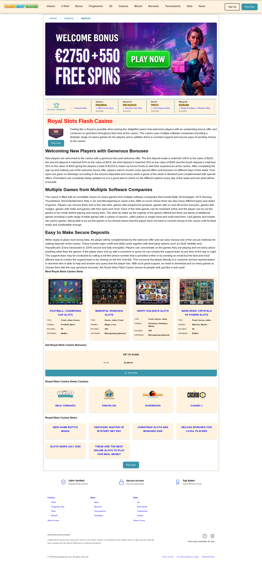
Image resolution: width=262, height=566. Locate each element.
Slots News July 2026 (65, 446)
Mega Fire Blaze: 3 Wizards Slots (189, 108)
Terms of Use (168, 557)
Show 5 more (53, 520)
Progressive (96, 6)
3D (111, 6)
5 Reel (65, 6)
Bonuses (153, 6)
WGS (53, 502)
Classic (51, 6)
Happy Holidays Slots (153, 311)
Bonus (79, 6)
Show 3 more (139, 520)
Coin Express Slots (155, 108)
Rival (53, 511)
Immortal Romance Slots (109, 313)
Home (53, 18)
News (202, 6)
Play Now (249, 7)
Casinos (123, 6)
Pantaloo (109, 405)
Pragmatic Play (57, 507)
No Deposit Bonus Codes (188, 557)
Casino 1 (196, 405)
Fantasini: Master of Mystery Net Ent (109, 429)
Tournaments (173, 6)
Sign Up (232, 7)
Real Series (142, 507)
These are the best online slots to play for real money (109, 450)
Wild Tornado (65, 405)
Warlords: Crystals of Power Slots (197, 313)
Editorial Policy (208, 557)
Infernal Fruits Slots (126, 108)
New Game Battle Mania (65, 429)
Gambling (98, 515)
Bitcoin (138, 6)
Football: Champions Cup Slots (65, 313)
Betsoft (54, 515)
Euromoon (153, 405)
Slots (190, 6)
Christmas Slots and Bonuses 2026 (153, 429)
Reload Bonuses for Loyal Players (196, 429)
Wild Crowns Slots (99, 108)
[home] (22, 10)
